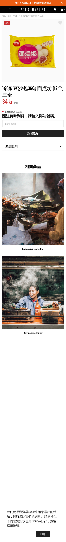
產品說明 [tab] (11, 146)
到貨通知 (33, 133)
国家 (9, 16)
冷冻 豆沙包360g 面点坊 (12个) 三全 (31, 16)
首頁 (4, 16)
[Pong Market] (33, 10)
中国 (15, 16)
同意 (42, 534)
